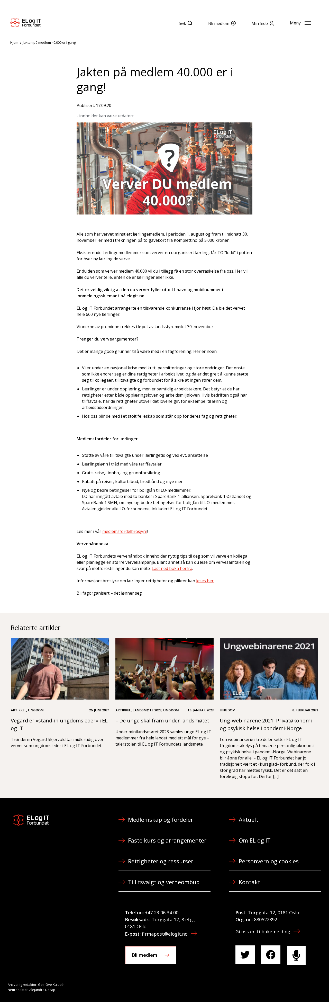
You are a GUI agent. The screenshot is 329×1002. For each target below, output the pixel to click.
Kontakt (249, 882)
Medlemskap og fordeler (160, 819)
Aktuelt (248, 819)
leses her (205, 581)
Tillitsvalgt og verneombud (164, 882)
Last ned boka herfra (172, 568)
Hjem (14, 42)
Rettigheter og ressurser (160, 861)
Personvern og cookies (269, 861)
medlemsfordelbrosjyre (124, 531)
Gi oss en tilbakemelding (262, 931)
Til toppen (297, 986)
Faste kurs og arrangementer (167, 840)
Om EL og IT (255, 840)
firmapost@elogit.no (165, 934)
